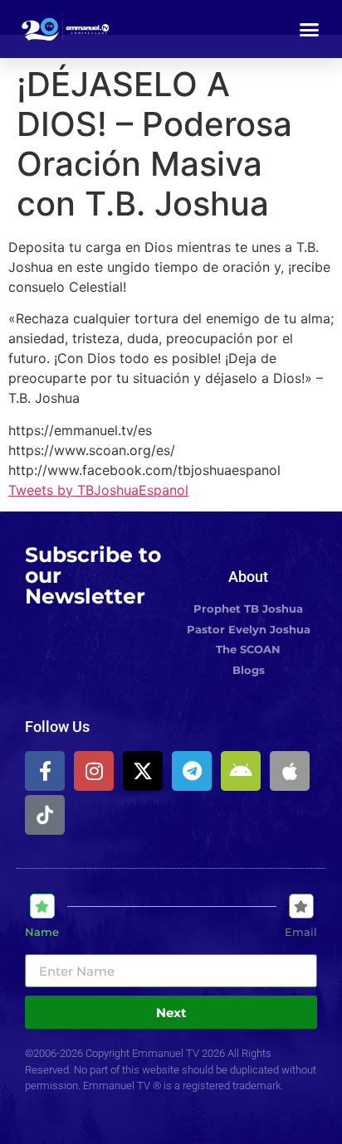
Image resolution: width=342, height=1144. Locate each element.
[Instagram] (94, 771)
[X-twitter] (143, 771)
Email (301, 932)
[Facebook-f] (45, 771)
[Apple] (290, 771)
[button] (309, 29)
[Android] (241, 771)
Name (42, 932)
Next (171, 1012)
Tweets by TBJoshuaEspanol (98, 490)
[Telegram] (192, 771)
